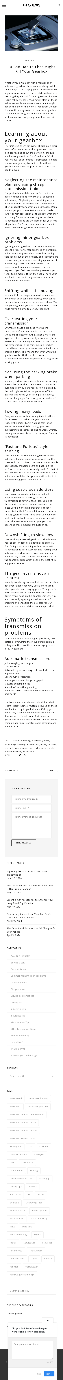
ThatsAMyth (36, 1250)
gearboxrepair (27, 748)
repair (13, 1242)
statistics (47, 1242)
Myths (37, 1234)
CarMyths (39, 1154)
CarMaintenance (18, 1154)
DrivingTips (16, 1186)
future (43, 744)
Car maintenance (20, 969)
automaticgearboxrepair (16, 744)
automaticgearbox (40, 740)
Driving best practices (22, 995)
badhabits (34, 744)
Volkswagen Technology (24, 1055)
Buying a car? (18, 962)
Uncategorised (15, 1313)
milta (37, 748)
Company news (19, 982)
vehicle (48, 1258)
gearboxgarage (34, 1202)
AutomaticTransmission (22, 1138)
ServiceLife (29, 1242)
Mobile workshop (20, 1035)
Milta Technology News (23, 1029)
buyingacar (16, 1146)
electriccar (15, 1194)
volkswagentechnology (22, 1274)
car (30, 1146)
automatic (15, 1106)
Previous (12, 770)
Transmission (17, 1258)
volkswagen (31, 1266)
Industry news (18, 1008)
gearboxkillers (11, 748)
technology (16, 1250)
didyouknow (16, 1170)
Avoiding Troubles (20, 955)
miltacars (27, 1226)
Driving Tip (16, 1002)
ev (29, 1194)
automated (16, 1098)
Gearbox (52, 744)
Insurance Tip (18, 1015)
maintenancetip (39, 1218)
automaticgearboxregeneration (27, 1114)
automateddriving (21, 740)
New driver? (17, 1042)
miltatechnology (48, 748)
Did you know (18, 989)
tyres (34, 1258)
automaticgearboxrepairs (23, 1130)
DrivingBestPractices (21, 1178)
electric (33, 1186)
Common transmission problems (28, 975)
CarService (27, 1162)
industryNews (39, 1210)
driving (34, 1170)
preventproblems (13, 751)
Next (53, 770)
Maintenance (17, 1218)
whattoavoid (29, 751)
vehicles (14, 1266)
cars (12, 1162)
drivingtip (44, 1178)
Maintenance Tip (20, 1022)
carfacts (44, 1146)
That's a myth (18, 1048)
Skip (39, 1374)
